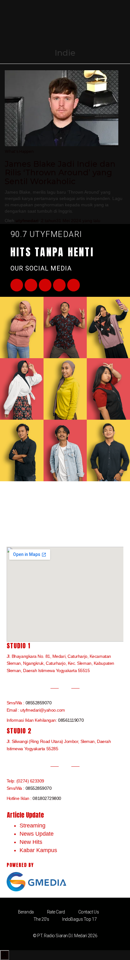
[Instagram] (59, 285)
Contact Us (88, 911)
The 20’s (41, 919)
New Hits (31, 842)
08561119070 (71, 720)
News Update (37, 834)
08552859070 (39, 702)
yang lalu (70, 220)
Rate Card (56, 911)
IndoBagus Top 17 (79, 919)
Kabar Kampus (38, 850)
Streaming (32, 825)
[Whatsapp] (73, 285)
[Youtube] (45, 285)
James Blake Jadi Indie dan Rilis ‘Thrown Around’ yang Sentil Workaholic (60, 172)
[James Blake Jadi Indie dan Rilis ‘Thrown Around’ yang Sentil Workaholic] (61, 107)
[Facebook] (16, 285)
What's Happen (19, 151)
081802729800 (46, 798)
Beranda (26, 911)
